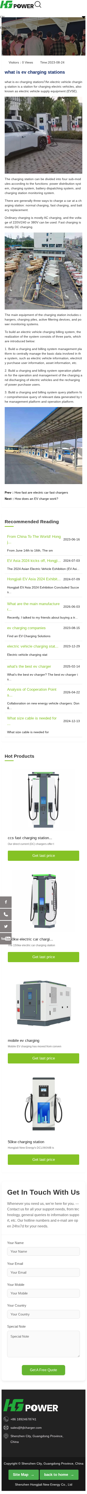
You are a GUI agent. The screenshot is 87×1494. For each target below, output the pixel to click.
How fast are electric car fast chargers (41, 492)
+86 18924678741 (23, 1419)
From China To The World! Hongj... (34, 539)
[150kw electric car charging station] (43, 901)
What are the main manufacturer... (33, 606)
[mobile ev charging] (43, 1002)
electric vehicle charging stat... (32, 646)
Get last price (43, 856)
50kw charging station (26, 1142)
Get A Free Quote (43, 1370)
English (5, 27)
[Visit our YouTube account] (6, 938)
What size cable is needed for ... (32, 721)
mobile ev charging (23, 1040)
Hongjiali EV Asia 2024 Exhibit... (34, 579)
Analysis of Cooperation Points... (31, 692)
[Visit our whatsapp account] (6, 914)
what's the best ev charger (29, 666)
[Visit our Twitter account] (6, 926)
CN (2, 17)
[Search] (38, 4)
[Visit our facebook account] (6, 902)
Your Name (15, 1243)
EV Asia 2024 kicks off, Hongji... (34, 561)
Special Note (16, 1326)
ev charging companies (26, 628)
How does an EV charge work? (36, 498)
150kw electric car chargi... (30, 939)
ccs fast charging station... (30, 838)
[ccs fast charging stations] (43, 800)
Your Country (16, 1305)
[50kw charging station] (43, 1104)
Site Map (20, 1475)
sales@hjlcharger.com (26, 1427)
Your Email (15, 1263)
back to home (56, 1475)
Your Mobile (15, 1284)
